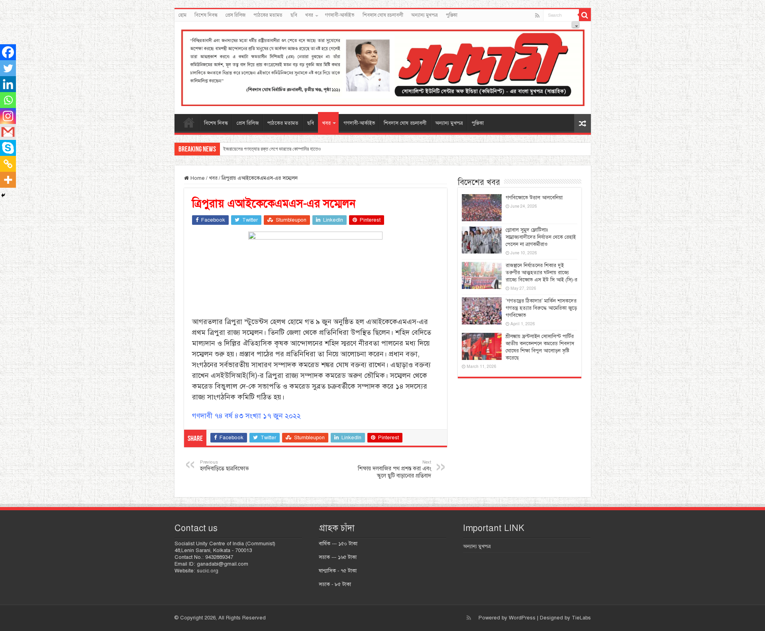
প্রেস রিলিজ (235, 15)
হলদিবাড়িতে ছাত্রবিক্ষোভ (224, 465)
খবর (309, 15)
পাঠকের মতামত (267, 15)
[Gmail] (8, 132)
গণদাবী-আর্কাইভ (340, 15)
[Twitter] (8, 68)
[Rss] (537, 15)
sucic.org (207, 571)
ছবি (293, 15)
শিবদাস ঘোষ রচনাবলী (383, 15)
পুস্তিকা (451, 15)
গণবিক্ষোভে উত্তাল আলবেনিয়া (534, 198)
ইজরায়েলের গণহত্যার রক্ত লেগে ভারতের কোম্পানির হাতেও (272, 149)
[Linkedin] (8, 84)
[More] (8, 180)
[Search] (585, 15)
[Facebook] (8, 52)
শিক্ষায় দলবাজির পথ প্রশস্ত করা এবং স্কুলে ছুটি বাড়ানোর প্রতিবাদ (394, 469)
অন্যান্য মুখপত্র (424, 15)
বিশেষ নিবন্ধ (206, 15)
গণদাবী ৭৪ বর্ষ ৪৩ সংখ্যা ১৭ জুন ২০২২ (246, 415)
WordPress (522, 618)
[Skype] (8, 148)
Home (197, 178)
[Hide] (3, 195)
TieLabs (581, 618)
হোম (182, 15)
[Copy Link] (8, 164)
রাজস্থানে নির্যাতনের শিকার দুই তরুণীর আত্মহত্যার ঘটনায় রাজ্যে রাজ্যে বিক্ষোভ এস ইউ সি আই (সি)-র (541, 272)
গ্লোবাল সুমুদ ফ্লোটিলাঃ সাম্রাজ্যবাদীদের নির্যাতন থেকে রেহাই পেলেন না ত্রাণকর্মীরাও (541, 237)
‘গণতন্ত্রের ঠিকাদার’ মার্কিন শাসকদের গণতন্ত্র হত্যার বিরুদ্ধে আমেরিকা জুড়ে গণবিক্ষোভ (541, 308)
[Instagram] (8, 116)
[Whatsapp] (8, 100)
